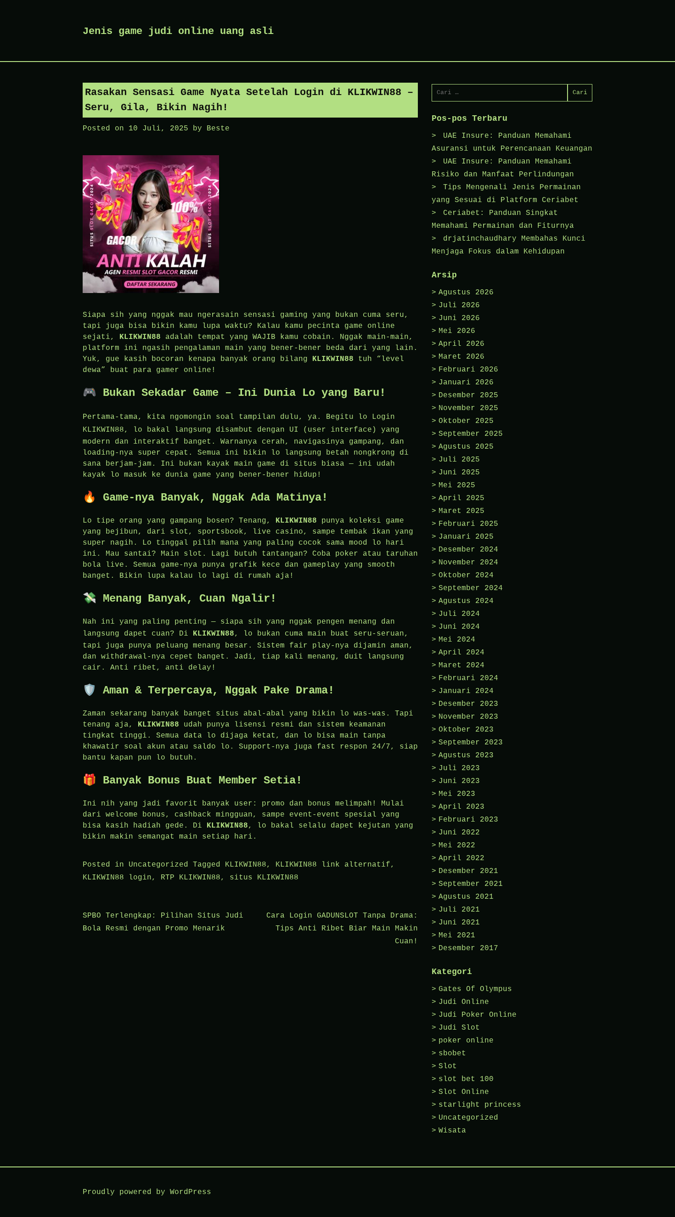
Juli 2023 (459, 768)
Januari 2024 (466, 691)
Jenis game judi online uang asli (178, 31)
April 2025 (461, 498)
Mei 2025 (457, 485)
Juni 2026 (459, 318)
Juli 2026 (459, 305)
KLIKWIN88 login (117, 877)
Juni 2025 (459, 472)
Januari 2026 (466, 382)
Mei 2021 (457, 935)
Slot (448, 1066)
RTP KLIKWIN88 (190, 877)
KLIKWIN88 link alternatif (333, 865)
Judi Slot (459, 1028)
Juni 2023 (459, 781)
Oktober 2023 (466, 730)
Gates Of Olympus (475, 989)
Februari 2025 (468, 524)
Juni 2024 (459, 627)
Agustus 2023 (466, 755)
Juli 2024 (459, 614)
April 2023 (461, 807)
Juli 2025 (459, 460)
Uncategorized (158, 865)
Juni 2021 (459, 922)
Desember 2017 (468, 948)
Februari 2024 (468, 678)
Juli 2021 (459, 910)
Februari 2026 (468, 370)
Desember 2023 (468, 704)
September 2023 (471, 742)
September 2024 (471, 588)
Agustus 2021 (466, 897)
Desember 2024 (468, 550)
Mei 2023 (457, 794)
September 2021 (471, 884)
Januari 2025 (466, 537)
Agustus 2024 (466, 601)
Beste (218, 128)
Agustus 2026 (466, 292)
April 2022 (461, 858)
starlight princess (480, 1105)
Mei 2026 (457, 331)
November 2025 (468, 408)
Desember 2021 (468, 871)
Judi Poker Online (478, 1015)
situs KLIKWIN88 (264, 877)
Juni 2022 (459, 832)
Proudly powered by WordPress (147, 1192)
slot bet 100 (466, 1079)
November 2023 (468, 717)
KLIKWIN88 (245, 865)
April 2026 (461, 344)
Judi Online (464, 1002)
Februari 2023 (468, 820)
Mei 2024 (457, 640)
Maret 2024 (461, 665)
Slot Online (464, 1092)
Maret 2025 (461, 511)
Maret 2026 (461, 357)
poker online (466, 1041)
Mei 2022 (457, 845)
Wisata (452, 1131)
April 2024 (461, 652)
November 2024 (468, 562)
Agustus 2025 (466, 447)
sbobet (452, 1053)
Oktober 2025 (466, 421)
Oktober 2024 (466, 575)
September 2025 (471, 434)
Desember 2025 (468, 395)
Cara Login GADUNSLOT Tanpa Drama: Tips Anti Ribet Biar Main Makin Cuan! (342, 929)
